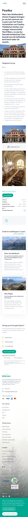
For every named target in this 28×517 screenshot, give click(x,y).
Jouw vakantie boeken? (8, 451)
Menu (24, 3)
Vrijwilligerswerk (6, 410)
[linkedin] (9, 496)
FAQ (3, 418)
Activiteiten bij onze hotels (8, 439)
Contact (4, 415)
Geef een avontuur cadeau (8, 456)
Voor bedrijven (5, 442)
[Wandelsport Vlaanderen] (5, 487)
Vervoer (4, 453)
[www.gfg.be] (14, 487)
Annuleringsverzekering (8, 459)
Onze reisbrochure (6, 434)
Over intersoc (5, 407)
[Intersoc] (5, 3)
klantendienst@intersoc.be (11, 391)
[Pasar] (5, 481)
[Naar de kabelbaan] (14, 256)
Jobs (3, 412)
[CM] (14, 481)
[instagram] (6, 496)
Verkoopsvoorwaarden (7, 461)
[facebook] (3, 496)
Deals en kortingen (6, 437)
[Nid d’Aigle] (14, 295)
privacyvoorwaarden (9, 362)
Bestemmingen (5, 426)
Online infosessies (6, 429)
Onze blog (4, 431)
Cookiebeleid (20, 505)
